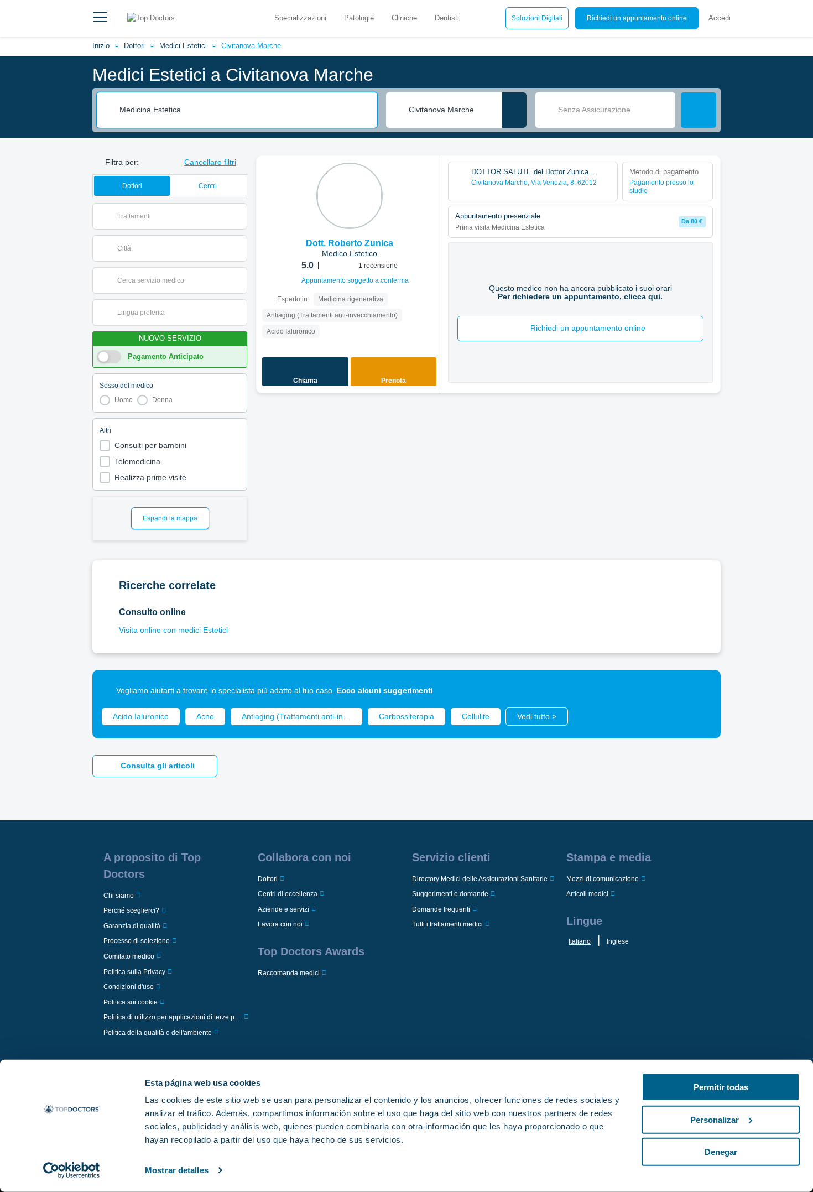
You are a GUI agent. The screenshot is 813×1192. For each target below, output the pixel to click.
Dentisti (447, 18)
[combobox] (244, 110)
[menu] (100, 18)
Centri (208, 186)
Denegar (721, 1152)
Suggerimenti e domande (450, 894)
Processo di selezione (136, 941)
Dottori (134, 45)
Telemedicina (137, 461)
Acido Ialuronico (141, 716)
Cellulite (475, 716)
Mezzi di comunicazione (602, 879)
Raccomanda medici (289, 973)
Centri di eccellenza (287, 894)
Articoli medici (587, 894)
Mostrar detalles (177, 1170)
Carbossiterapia (406, 716)
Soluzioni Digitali (537, 18)
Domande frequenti (441, 909)
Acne (205, 716)
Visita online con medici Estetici (173, 630)
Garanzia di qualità (131, 926)
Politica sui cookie (130, 1002)
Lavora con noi (280, 924)
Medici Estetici (183, 45)
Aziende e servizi (283, 909)
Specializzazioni (300, 18)
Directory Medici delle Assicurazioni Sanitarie (480, 879)
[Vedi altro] (430, 179)
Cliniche (404, 18)
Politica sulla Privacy (134, 972)
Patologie (359, 18)
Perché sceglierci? (131, 910)
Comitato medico (128, 956)
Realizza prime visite (150, 477)
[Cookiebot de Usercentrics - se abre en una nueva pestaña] (71, 1170)
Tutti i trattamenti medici (447, 924)
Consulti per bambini (150, 445)
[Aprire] (238, 216)
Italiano (580, 941)
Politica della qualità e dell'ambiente (157, 1033)
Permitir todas (721, 1087)
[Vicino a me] (514, 110)
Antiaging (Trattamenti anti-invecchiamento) (302, 716)
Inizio (101, 45)
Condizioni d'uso (128, 987)
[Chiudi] (699, 691)
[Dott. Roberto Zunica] (349, 196)
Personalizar (714, 1119)
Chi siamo (118, 895)
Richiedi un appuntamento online (637, 18)
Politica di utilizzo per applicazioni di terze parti (172, 1017)
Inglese (618, 941)
